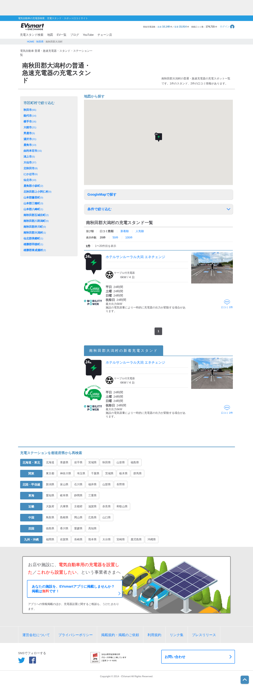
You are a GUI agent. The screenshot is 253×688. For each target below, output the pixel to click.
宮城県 (92, 462)
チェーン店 (104, 34)
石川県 (78, 484)
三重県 (92, 495)
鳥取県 (50, 517)
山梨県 (106, 484)
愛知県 (50, 495)
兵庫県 (64, 506)
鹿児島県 (136, 539)
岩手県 (78, 462)
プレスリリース (204, 635)
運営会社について (36, 635)
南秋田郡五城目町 (36, 215)
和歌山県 (122, 506)
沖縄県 (151, 539)
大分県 (106, 539)
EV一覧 (61, 34)
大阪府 (50, 506)
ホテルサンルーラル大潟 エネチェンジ (135, 257)
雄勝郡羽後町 (33, 244)
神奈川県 (65, 473)
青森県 (64, 462)
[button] (227, 26)
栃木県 (123, 473)
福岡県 (50, 539)
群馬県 (137, 473)
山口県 (106, 517)
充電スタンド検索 (31, 34)
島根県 (64, 517)
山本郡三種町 (33, 203)
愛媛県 (78, 528)
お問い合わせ (175, 657)
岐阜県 (64, 495)
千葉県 (95, 473)
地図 (50, 34)
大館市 (30, 127)
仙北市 (30, 179)
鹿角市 (30, 144)
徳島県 (50, 528)
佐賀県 (64, 539)
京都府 (78, 506)
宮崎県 (121, 539)
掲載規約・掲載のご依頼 (120, 635)
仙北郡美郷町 (33, 238)
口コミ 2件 (227, 307)
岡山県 (78, 517)
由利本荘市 (33, 150)
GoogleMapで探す (102, 194)
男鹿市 (29, 133)
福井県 (92, 484)
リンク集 (176, 635)
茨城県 (109, 473)
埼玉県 (81, 473)
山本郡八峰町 (33, 209)
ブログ (74, 34)
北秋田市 (31, 168)
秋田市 (30, 109)
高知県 (92, 528)
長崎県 (78, 539)
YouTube (88, 34)
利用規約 (154, 635)
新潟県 (50, 484)
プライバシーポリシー (75, 635)
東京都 (50, 473)
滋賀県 (92, 506)
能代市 (30, 115)
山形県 (121, 462)
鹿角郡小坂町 (33, 185)
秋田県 (106, 462)
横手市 (30, 121)
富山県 (64, 484)
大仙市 (30, 162)
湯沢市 (30, 139)
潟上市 (29, 156)
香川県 (64, 528)
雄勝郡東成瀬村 (35, 250)
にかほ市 (31, 174)
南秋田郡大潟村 (35, 232)
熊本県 (92, 539)
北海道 (50, 462)
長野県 (121, 484)
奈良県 (106, 506)
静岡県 (78, 495)
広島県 (92, 517)
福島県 (135, 462)
